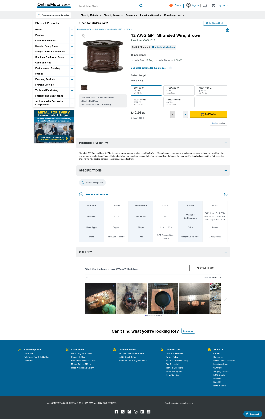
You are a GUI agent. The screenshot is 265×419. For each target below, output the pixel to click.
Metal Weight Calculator (81, 353)
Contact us (188, 330)
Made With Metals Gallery (82, 367)
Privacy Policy (172, 357)
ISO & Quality (219, 374)
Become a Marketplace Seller (131, 353)
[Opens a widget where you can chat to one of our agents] (252, 414)
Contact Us (218, 357)
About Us (218, 349)
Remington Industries (163, 47)
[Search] (141, 5)
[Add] (185, 114)
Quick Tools (77, 349)
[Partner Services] (114, 350)
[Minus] (172, 114)
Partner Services (127, 349)
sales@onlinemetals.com (182, 403)
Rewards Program (174, 371)
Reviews (217, 378)
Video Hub (28, 360)
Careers (216, 353)
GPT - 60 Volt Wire (125, 29)
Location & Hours (220, 364)
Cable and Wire (87, 29)
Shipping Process (221, 371)
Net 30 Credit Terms (127, 357)
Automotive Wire (111, 29)
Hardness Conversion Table (83, 360)
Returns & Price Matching (177, 360)
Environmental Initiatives (224, 360)
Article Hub (28, 353)
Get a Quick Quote (215, 23)
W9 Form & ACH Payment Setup (133, 360)
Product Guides (78, 357)
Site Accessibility (173, 364)
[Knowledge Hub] (19, 350)
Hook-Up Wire (99, 29)
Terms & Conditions (174, 367)
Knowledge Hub (32, 349)
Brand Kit (217, 382)
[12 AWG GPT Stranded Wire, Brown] (84, 87)
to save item (218, 123)
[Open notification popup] (205, 5)
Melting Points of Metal (81, 364)
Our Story (217, 367)
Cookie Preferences (174, 353)
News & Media (219, 385)
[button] (219, 5)
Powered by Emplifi (154, 315)
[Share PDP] (227, 29)
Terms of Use (173, 349)
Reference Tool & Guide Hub (36, 357)
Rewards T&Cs (172, 374)
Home (79, 29)
